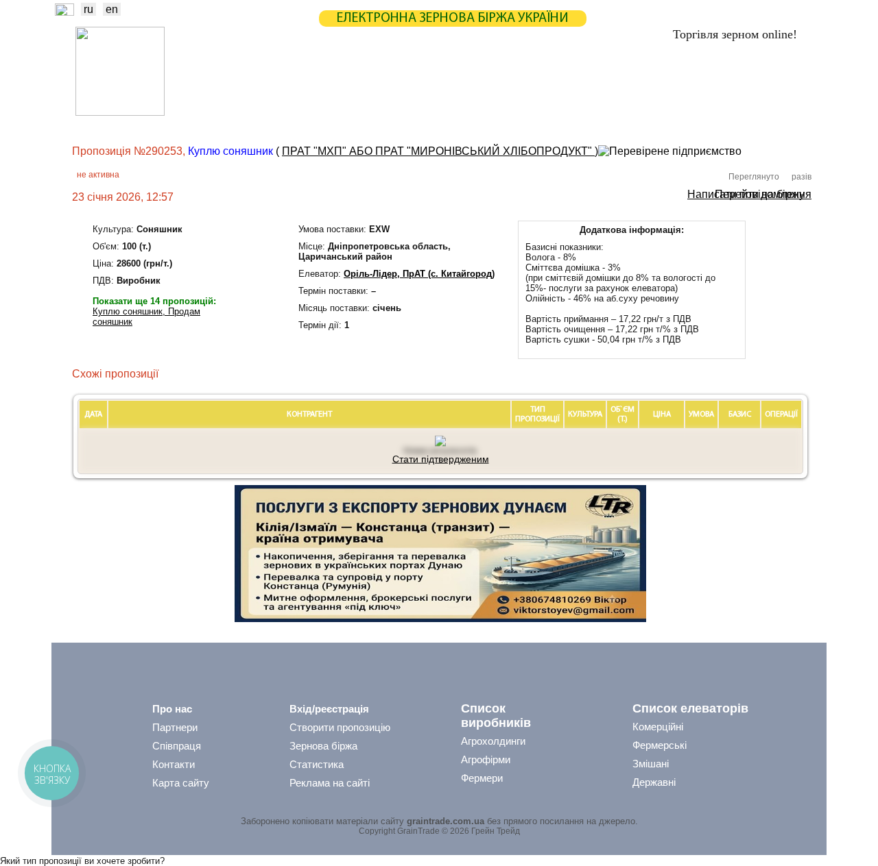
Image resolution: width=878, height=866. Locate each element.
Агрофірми (485, 759)
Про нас (172, 709)
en (112, 9)
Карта (410, 85)
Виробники (294, 113)
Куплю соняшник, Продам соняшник (146, 316)
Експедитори (438, 113)
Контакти (173, 764)
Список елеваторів (690, 708)
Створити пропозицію (339, 727)
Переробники (706, 113)
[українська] (64, 12)
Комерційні (657, 726)
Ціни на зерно (628, 85)
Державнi (654, 782)
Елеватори (364, 113)
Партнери (550, 85)
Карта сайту (180, 783)
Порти (504, 113)
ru (88, 9)
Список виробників (496, 716)
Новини (225, 85)
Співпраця (176, 746)
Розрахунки (476, 85)
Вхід (788, 87)
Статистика (345, 85)
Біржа (280, 85)
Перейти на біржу (760, 193)
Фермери (482, 778)
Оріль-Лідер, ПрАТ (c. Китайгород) (419, 274)
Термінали (564, 113)
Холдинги (633, 113)
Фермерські (659, 745)
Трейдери (227, 113)
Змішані (650, 763)
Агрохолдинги (493, 741)
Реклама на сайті (329, 783)
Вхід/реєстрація (329, 709)
